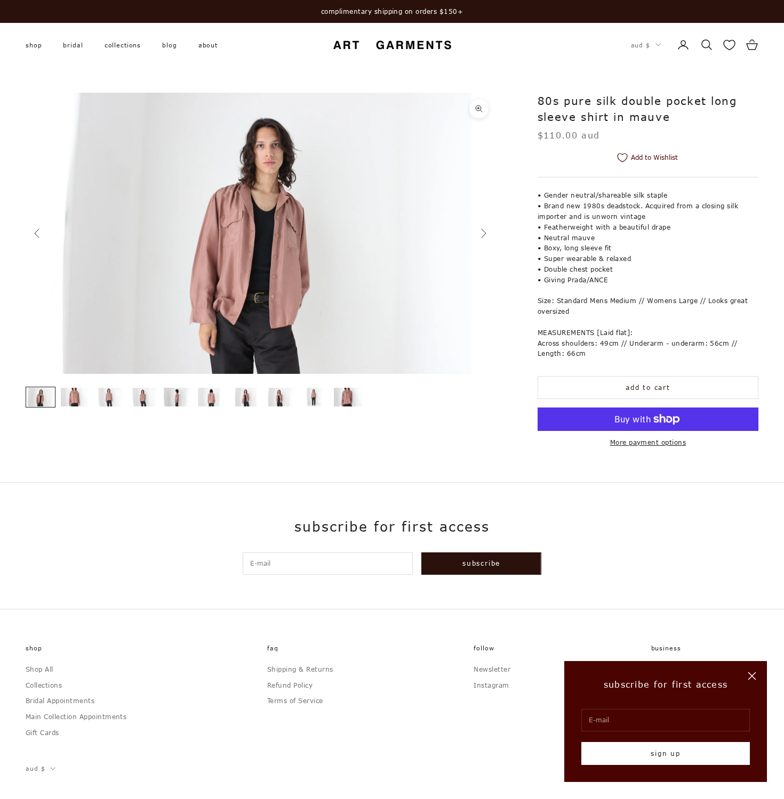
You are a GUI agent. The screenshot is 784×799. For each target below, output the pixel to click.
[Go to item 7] (245, 397)
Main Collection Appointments (76, 716)
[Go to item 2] (75, 397)
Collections (123, 44)
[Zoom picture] (479, 108)
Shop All (39, 669)
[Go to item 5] (177, 397)
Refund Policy (290, 685)
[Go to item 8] (279, 397)
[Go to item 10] (348, 397)
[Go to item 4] (143, 397)
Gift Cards (42, 732)
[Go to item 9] (314, 397)
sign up (666, 753)
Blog (169, 44)
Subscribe (481, 563)
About (208, 44)
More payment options (648, 442)
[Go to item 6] (211, 397)
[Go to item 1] (40, 397)
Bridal (73, 44)
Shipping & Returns (300, 669)
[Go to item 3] (109, 397)
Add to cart (648, 387)
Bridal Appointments (60, 700)
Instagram (491, 685)
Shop (34, 44)
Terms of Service (295, 700)
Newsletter (492, 669)
